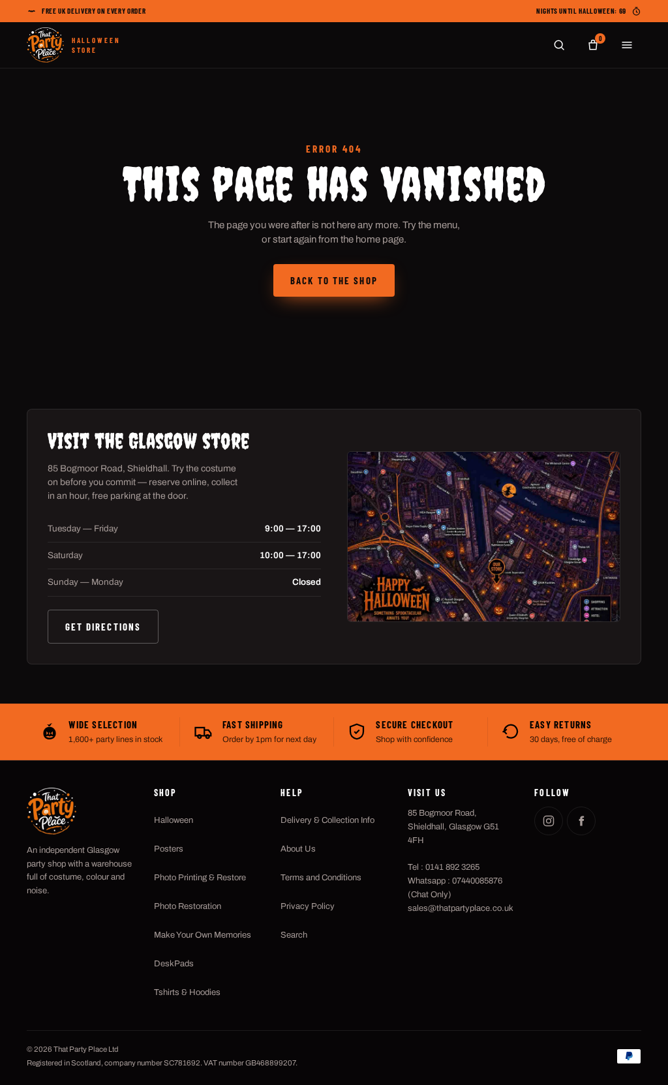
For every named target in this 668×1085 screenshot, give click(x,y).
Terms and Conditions (321, 877)
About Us (298, 849)
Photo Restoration (187, 906)
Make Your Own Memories (202, 935)
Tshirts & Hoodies (187, 992)
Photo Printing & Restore (200, 877)
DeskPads (174, 963)
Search (294, 935)
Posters (168, 849)
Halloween (173, 820)
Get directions (103, 626)
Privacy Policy (308, 906)
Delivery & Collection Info (327, 820)
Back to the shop (334, 280)
